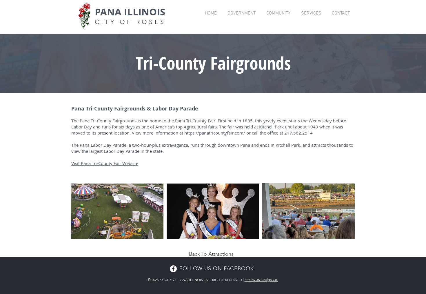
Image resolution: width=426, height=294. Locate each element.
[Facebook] (173, 268)
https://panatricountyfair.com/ (214, 133)
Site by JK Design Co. (261, 279)
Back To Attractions (211, 254)
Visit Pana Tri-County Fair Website (104, 163)
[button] (241, 13)
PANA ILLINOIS (130, 11)
